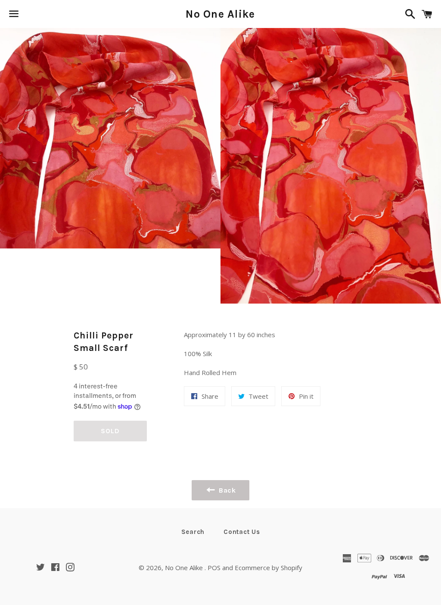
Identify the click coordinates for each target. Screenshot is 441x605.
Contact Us (242, 532)
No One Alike (220, 14)
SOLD (110, 431)
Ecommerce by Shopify (268, 567)
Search (193, 532)
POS (214, 567)
